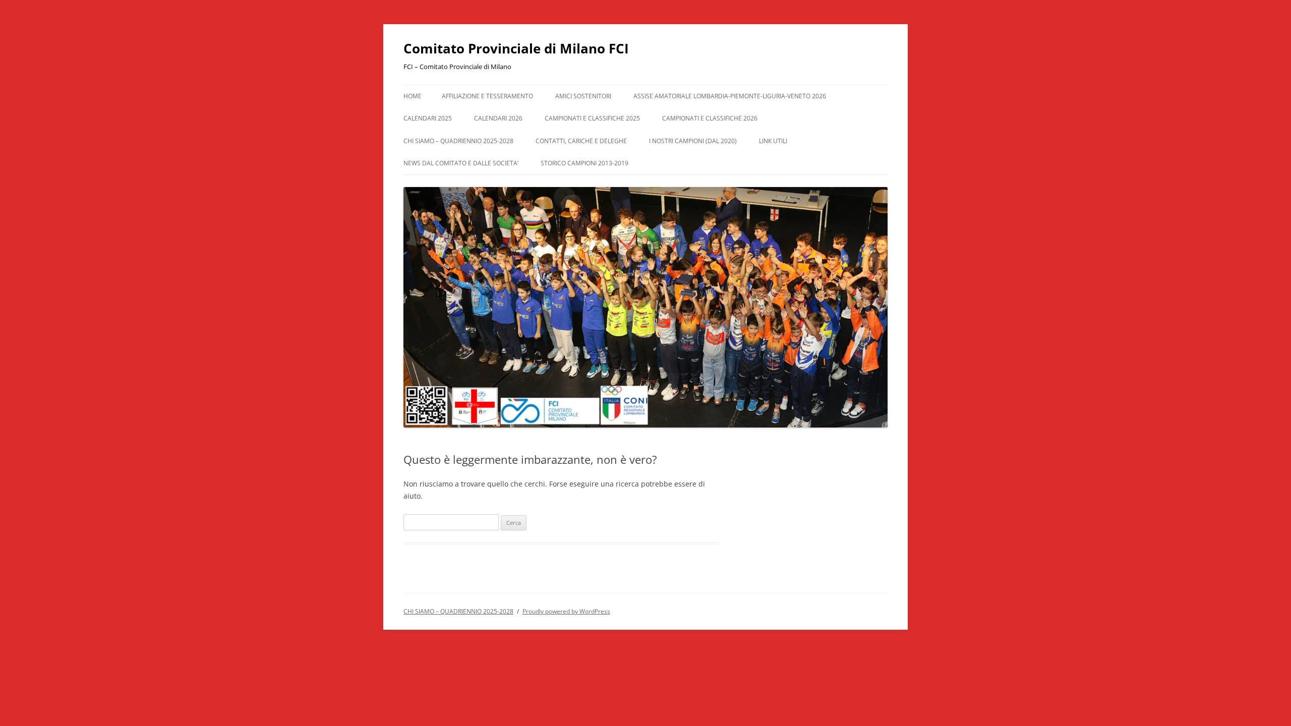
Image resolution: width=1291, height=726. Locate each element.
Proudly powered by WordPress (566, 611)
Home (412, 96)
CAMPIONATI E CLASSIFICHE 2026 (709, 118)
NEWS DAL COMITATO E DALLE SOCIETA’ (460, 163)
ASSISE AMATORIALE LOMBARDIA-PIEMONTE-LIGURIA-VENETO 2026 (729, 96)
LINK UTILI (773, 141)
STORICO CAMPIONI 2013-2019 (584, 163)
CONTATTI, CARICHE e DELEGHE (581, 141)
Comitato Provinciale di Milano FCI (516, 48)
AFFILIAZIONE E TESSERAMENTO (487, 96)
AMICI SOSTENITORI (583, 96)
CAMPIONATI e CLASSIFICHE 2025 (592, 118)
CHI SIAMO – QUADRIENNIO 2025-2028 (458, 141)
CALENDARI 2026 (498, 118)
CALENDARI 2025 (427, 118)
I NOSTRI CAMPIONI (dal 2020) (693, 141)
